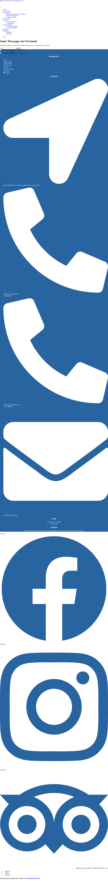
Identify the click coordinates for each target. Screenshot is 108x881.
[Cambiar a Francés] (9, 34)
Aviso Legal (54, 524)
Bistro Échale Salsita (12, 15)
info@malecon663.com (33, 878)
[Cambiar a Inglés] (9, 32)
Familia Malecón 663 (12, 26)
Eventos (5, 20)
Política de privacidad (54, 522)
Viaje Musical (10, 23)
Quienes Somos (7, 25)
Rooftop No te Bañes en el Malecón (16, 14)
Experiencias (6, 18)
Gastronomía (6, 12)
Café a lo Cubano (11, 17)
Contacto (5, 29)
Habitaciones (6, 11)
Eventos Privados (11, 21)
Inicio (4, 9)
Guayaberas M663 (12, 28)
